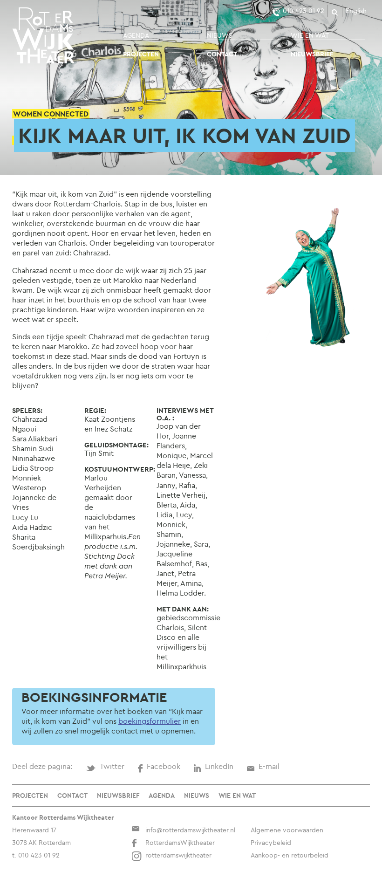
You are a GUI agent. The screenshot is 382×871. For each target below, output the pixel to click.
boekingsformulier (149, 721)
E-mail (269, 766)
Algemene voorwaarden (287, 830)
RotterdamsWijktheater (180, 842)
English (356, 11)
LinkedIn (219, 766)
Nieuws (219, 35)
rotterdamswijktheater (178, 855)
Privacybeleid (271, 842)
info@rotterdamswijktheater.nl (190, 830)
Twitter (112, 766)
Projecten (141, 54)
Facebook (163, 766)
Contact (222, 54)
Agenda (136, 35)
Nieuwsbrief (312, 54)
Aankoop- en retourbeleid (289, 855)
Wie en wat (310, 35)
